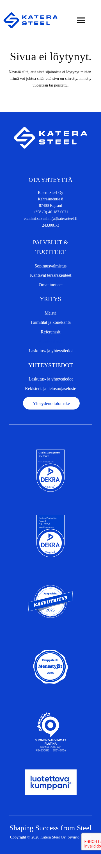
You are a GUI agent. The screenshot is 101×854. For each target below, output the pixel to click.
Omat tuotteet (51, 284)
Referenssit (50, 331)
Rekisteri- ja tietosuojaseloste (50, 388)
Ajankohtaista (50, 341)
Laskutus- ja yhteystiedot (51, 350)
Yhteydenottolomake (51, 403)
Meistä (50, 313)
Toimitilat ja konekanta (50, 322)
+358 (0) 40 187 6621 (50, 212)
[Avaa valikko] (81, 20)
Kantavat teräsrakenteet (50, 275)
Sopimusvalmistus (50, 266)
